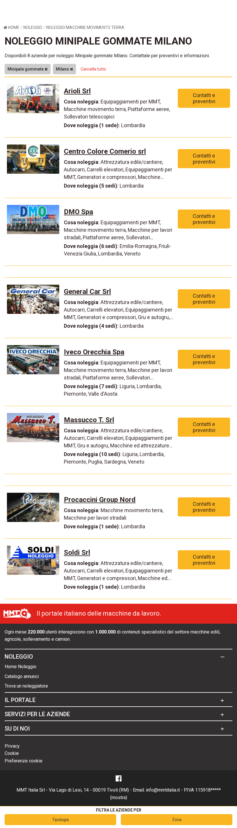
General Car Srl (87, 292)
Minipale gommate (26, 69)
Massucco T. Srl (89, 420)
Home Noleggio (20, 666)
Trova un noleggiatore (26, 686)
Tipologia (60, 819)
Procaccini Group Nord (100, 500)
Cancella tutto (93, 69)
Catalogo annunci (22, 676)
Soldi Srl (77, 553)
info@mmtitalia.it (163, 790)
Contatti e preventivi (204, 98)
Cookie (12, 753)
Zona (177, 819)
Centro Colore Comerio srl (105, 151)
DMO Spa (78, 212)
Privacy (12, 746)
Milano (63, 69)
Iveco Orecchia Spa (94, 352)
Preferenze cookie (23, 761)
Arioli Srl (77, 91)
